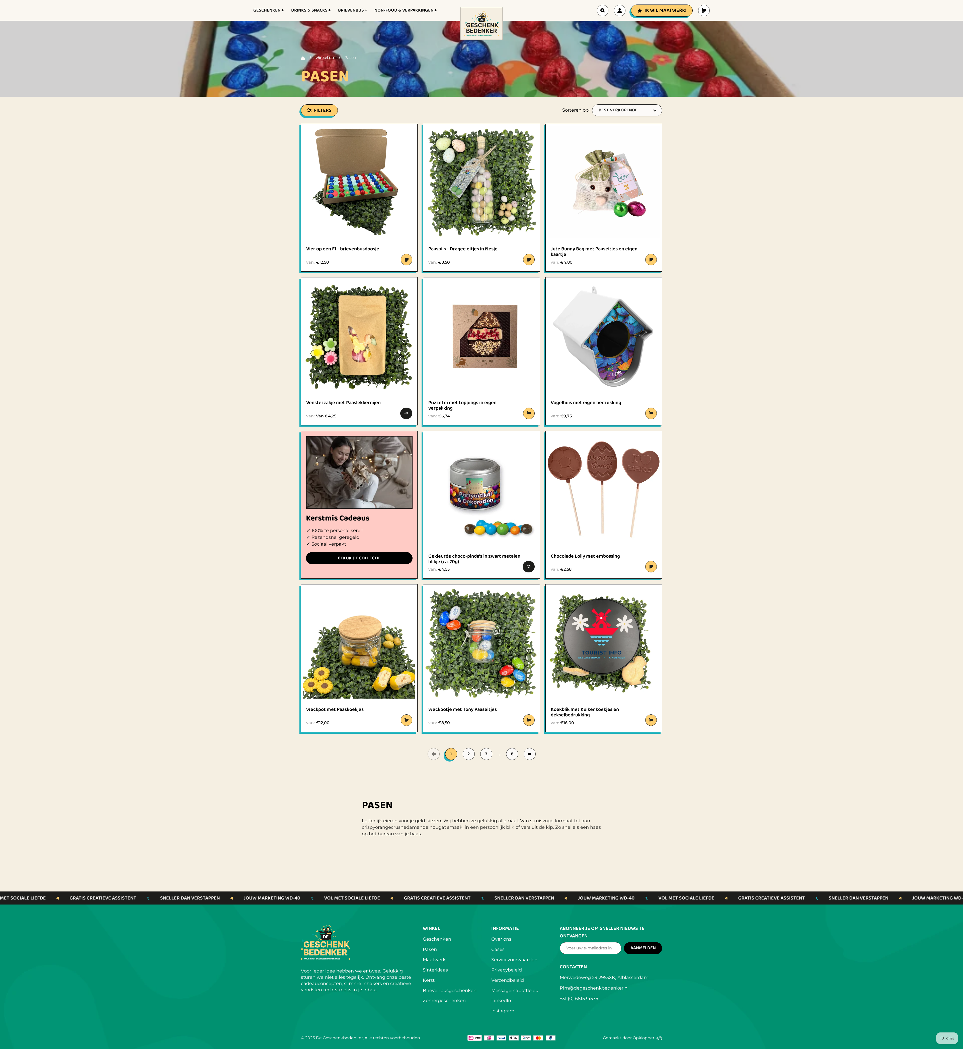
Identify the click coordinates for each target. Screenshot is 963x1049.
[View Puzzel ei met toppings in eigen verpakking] (481, 335)
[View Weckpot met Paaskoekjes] (359, 642)
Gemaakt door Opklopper (632, 1038)
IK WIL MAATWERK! (665, 10)
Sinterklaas (435, 970)
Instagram (502, 1011)
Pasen (430, 949)
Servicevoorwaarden (514, 959)
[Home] (303, 57)
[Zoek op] (602, 10)
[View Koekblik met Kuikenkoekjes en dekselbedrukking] (604, 642)
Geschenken (437, 939)
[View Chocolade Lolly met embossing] (604, 489)
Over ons (501, 939)
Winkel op (324, 57)
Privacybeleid (506, 970)
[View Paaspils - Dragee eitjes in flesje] (481, 182)
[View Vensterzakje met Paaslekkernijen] (359, 335)
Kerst (429, 980)
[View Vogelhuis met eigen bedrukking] (604, 335)
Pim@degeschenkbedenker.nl (594, 988)
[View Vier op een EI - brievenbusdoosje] (359, 182)
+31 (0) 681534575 (579, 998)
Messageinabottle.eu (514, 990)
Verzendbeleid (507, 980)
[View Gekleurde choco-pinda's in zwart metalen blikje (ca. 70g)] (481, 489)
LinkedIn (501, 1000)
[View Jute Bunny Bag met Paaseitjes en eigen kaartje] (604, 182)
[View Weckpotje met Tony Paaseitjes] (481, 642)
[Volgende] (530, 754)
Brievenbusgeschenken (449, 990)
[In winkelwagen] (406, 259)
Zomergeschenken (444, 1000)
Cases (498, 949)
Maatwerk (434, 959)
